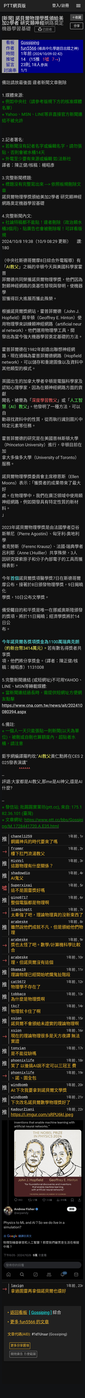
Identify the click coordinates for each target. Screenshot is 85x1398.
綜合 (34, 1312)
